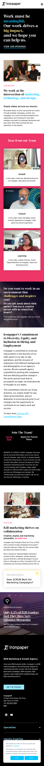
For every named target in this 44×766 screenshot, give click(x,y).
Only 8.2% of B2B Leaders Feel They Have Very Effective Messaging (21, 616)
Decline (31, 758)
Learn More (16, 746)
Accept (17, 758)
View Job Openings (15, 47)
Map (5, 706)
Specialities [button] (10, 727)
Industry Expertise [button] (13, 739)
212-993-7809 (12, 703)
